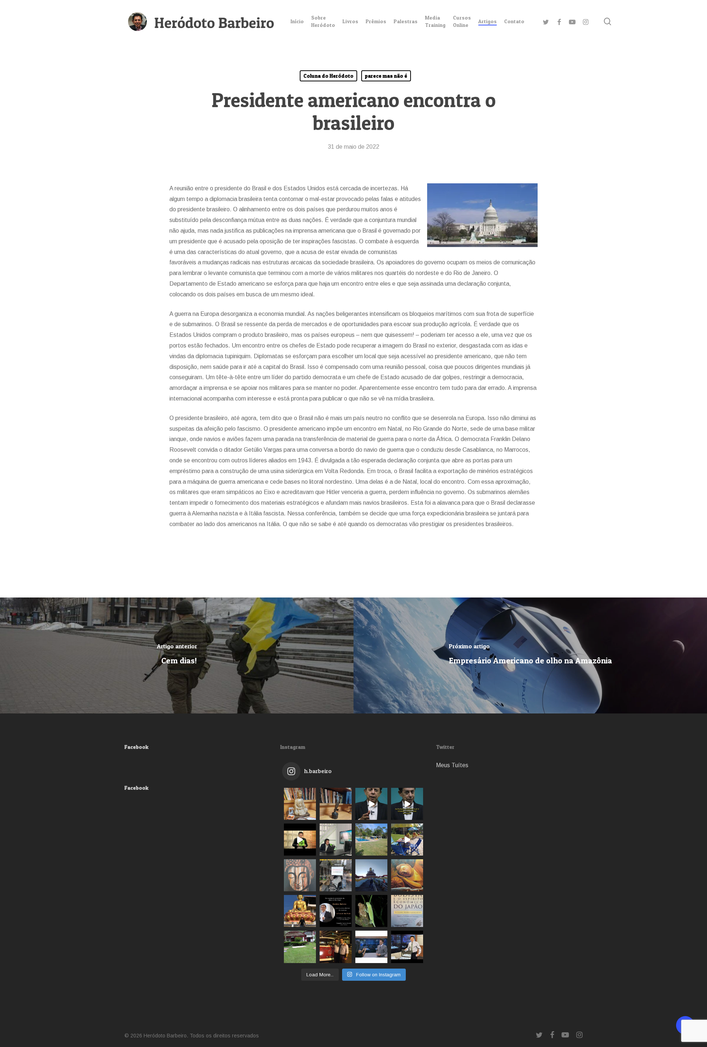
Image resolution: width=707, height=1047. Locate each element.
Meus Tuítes (452, 765)
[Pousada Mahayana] (300, 947)
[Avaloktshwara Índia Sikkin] (371, 875)
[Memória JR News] (371, 947)
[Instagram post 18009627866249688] (300, 911)
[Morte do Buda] (407, 875)
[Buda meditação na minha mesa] (300, 804)
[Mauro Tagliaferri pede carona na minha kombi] (336, 947)
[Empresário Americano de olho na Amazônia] (530, 655)
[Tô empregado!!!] (336, 875)
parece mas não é (386, 76)
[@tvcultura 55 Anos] (300, 840)
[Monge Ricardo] (407, 911)
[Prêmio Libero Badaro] (336, 804)
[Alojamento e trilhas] (371, 840)
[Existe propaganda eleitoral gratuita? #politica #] (371, 804)
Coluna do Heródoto (328, 76)
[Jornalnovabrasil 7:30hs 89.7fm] (336, 840)
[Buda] (300, 875)
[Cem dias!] (177, 655)
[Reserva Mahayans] (371, 911)
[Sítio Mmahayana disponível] (407, 840)
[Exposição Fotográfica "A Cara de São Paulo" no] (336, 911)
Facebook (136, 747)
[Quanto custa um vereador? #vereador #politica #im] (407, 804)
